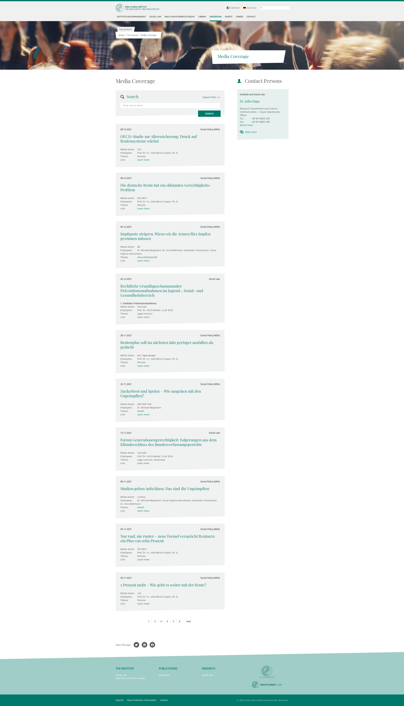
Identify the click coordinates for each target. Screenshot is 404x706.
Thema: (124, 156)
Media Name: (127, 149)
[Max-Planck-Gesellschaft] (267, 671)
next (188, 621)
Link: (122, 159)
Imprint (120, 700)
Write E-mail (246, 125)
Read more (251, 132)
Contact (164, 700)
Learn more (143, 159)
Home (122, 35)
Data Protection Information (141, 700)
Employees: (126, 152)
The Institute (125, 668)
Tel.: (242, 118)
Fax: (242, 121)
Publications (168, 668)
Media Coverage (148, 35)
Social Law (121, 675)
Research (208, 668)
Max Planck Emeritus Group (130, 678)
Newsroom (132, 35)
